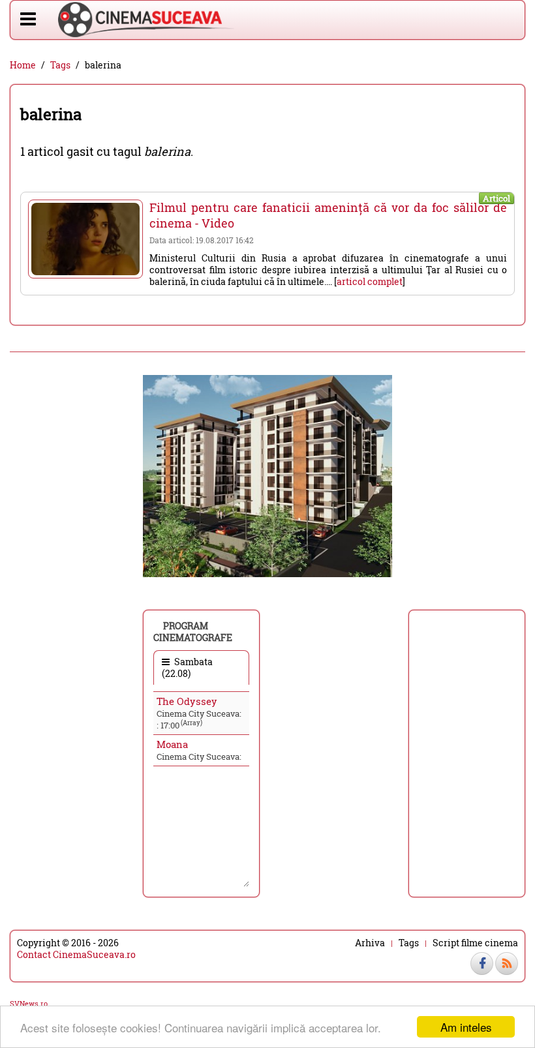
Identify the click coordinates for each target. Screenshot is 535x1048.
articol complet (370, 281)
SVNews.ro (29, 1003)
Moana (172, 744)
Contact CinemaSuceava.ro (76, 954)
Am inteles (466, 1027)
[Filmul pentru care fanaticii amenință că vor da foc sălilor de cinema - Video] (85, 239)
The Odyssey (187, 701)
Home (23, 65)
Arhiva (370, 943)
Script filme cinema (475, 943)
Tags (60, 65)
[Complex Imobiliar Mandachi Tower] (267, 475)
